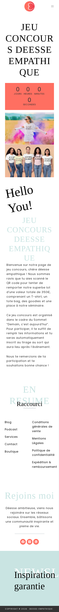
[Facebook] (23, 542)
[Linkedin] (36, 542)
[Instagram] (29, 542)
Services (11, 437)
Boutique (11, 451)
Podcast (11, 429)
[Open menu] (52, 6)
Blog (8, 422)
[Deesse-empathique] (29, 6)
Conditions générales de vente (42, 426)
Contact (11, 444)
